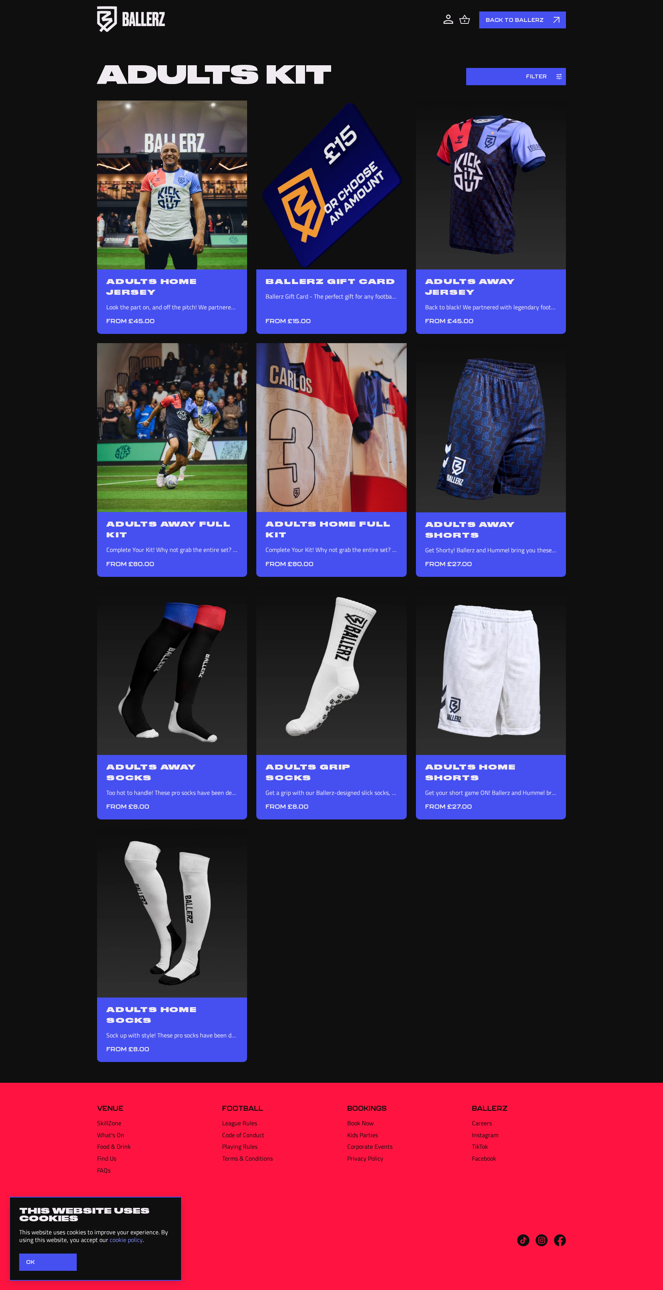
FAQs (103, 1170)
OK (30, 1262)
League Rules (239, 1123)
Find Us (106, 1158)
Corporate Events (370, 1146)
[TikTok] (523, 1244)
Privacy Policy (365, 1158)
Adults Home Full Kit (328, 529)
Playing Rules (239, 1146)
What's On (110, 1135)
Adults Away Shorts (470, 529)
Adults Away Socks (151, 772)
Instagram (485, 1135)
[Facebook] (560, 1244)
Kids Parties (362, 1135)
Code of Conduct (243, 1135)
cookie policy (126, 1239)
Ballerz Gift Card (331, 281)
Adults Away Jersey (470, 286)
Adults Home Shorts (470, 772)
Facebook (484, 1158)
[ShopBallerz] (131, 20)
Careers (482, 1123)
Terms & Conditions (247, 1158)
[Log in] (448, 20)
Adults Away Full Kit (168, 529)
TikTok (480, 1146)
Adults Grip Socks (308, 772)
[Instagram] (542, 1244)
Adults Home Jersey (151, 286)
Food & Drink (114, 1146)
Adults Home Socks (151, 1014)
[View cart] (464, 20)
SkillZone (109, 1123)
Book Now (360, 1123)
